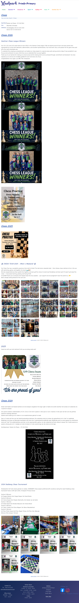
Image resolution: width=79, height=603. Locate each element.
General (10, 9)
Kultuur (37, 9)
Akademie (20, 9)
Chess (4, 15)
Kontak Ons (55, 9)
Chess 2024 (6, 400)
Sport (29, 9)
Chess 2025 (7, 226)
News (45, 9)
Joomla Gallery (34, 340)
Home (3, 9)
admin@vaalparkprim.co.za (8, 589)
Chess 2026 (7, 35)
